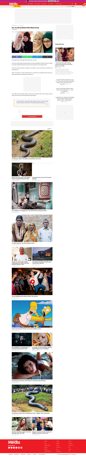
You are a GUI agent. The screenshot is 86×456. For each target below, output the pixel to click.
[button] (72, 3)
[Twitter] (69, 6)
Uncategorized (21, 25)
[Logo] (13, 4)
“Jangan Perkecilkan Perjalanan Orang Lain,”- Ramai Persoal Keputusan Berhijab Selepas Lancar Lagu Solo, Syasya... (64, 81)
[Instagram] (68, 6)
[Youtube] (72, 6)
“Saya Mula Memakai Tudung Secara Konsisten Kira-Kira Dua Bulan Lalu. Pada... (63, 64)
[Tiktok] (71, 6)
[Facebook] (67, 6)
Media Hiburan (14, 25)
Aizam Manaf (62, 84)
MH (55, 67)
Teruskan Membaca (32, 116)
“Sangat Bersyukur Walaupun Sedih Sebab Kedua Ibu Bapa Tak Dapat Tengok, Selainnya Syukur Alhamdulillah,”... (64, 99)
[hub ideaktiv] (75, 3)
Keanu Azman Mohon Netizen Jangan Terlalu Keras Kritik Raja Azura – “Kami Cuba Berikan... (64, 90)
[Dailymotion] (73, 6)
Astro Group (74, 454)
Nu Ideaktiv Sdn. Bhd (65, 454)
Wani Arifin (15, 29)
